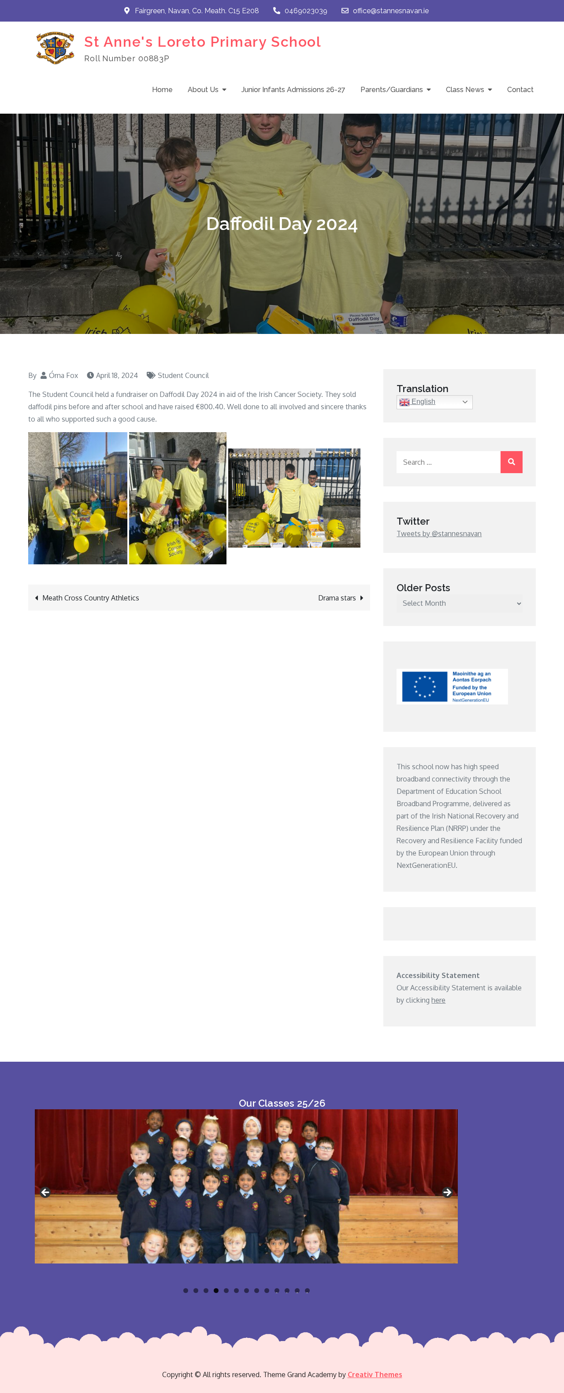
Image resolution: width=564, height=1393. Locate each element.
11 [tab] (287, 1290)
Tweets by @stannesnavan (439, 533)
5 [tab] (226, 1290)
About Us (203, 89)
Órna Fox (63, 375)
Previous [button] (45, 1193)
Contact (520, 89)
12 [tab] (297, 1290)
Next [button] (446, 1193)
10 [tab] (277, 1290)
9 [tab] (266, 1290)
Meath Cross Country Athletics (90, 597)
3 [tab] (206, 1290)
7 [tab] (246, 1290)
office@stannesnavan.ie (391, 11)
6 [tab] (236, 1290)
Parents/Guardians (391, 89)
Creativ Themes (375, 1374)
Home (162, 89)
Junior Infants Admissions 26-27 (293, 89)
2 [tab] (195, 1290)
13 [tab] (307, 1290)
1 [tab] (185, 1290)
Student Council (183, 375)
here (438, 1000)
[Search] (512, 462)
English (422, 401)
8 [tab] (256, 1290)
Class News (465, 89)
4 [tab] (216, 1290)
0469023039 (306, 11)
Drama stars (337, 597)
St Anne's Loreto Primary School (203, 41)
